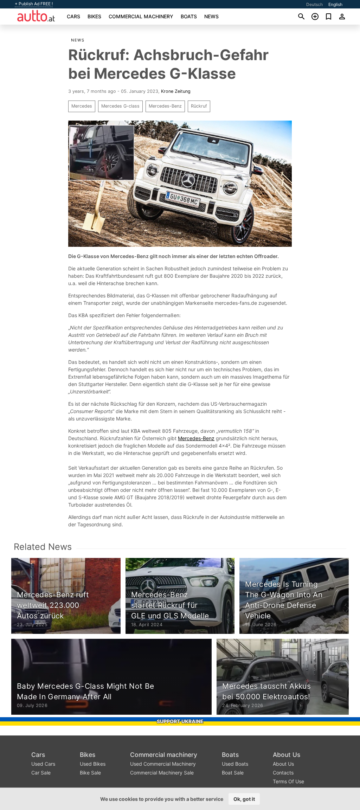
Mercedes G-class (120, 106)
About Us (286, 754)
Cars (73, 16)
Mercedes (81, 106)
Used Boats (235, 764)
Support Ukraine (180, 721)
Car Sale (41, 773)
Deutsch (314, 4)
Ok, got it (244, 799)
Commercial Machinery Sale (162, 773)
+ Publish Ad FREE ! (34, 3)
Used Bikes (92, 764)
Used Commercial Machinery (163, 764)
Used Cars (43, 764)
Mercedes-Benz (165, 106)
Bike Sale (90, 773)
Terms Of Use (288, 781)
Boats (189, 16)
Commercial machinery (141, 16)
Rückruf (199, 106)
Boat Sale (233, 773)
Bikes (94, 16)
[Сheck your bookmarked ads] (328, 16)
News (211, 16)
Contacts (283, 773)
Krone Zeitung (176, 91)
